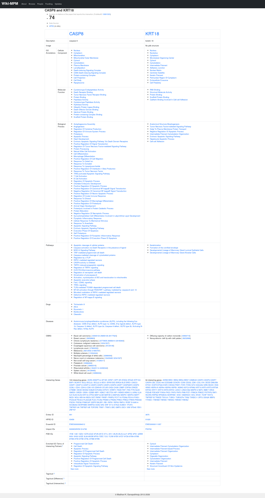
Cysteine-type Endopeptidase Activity (89, 89)
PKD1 (168, 392)
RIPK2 (116, 402)
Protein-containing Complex (85, 75)
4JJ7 (125, 434)
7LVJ (106, 436)
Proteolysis (78, 134)
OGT (93, 397)
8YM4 (131, 436)
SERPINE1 (171, 395)
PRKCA (194, 392)
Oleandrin (77, 314)
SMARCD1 (186, 395)
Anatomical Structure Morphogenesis (164, 124)
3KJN (115, 434)
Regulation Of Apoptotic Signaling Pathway (91, 466)
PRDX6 (113, 399)
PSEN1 (72, 402)
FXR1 (183, 385)
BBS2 (176, 380)
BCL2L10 (97, 382)
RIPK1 (110, 402)
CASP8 (76, 33)
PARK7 (98, 397)
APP (116, 380)
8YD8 (126, 436)
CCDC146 (160, 382)
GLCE (137, 390)
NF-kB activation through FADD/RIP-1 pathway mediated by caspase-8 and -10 (105, 289)
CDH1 (77, 387)
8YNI (77, 438)
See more (74, 469)
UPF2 (200, 397)
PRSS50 (138, 399)
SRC (102, 404)
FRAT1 (178, 385)
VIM (128, 407)
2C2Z (91, 434)
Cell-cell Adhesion (157, 141)
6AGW (90, 436)
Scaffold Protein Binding (83, 117)
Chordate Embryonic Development (87, 183)
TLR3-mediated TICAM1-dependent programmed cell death (97, 287)
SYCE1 (198, 395)
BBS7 (186, 380)
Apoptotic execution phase (84, 280)
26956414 (111, 340)
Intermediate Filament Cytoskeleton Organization (169, 134)
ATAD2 (124, 380)
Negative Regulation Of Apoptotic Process (167, 131)
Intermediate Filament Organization (164, 451)
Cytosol (77, 60)
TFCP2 (129, 404)
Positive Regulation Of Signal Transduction (91, 144)
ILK (70, 395)
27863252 (94, 348)
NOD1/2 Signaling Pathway (84, 250)
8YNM (91, 438)
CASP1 (72, 385)
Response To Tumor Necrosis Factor (88, 171)
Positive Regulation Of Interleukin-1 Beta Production (94, 168)
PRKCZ (126, 399)
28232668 (186, 338)
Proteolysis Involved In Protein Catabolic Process (93, 208)
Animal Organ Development (85, 206)
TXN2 (187, 397)
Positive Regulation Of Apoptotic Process (90, 186)
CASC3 (134, 382)
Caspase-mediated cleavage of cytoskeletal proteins (95, 255)
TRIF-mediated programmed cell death (89, 252)
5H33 (76, 436)
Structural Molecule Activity (161, 92)
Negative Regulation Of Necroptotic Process (91, 213)
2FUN (96, 434)
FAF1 (124, 390)
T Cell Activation (80, 176)
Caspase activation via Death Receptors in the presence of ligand (100, 247)
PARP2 (111, 397)
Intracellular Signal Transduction (86, 463)
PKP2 (173, 392)
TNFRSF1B (150, 397)
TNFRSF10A (74, 407)
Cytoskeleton (79, 62)
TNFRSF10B (85, 407)
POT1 (188, 392)
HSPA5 (168, 387)
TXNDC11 (194, 397)
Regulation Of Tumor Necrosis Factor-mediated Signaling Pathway (100, 146)
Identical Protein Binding (83, 112)
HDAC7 (103, 392)
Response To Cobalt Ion (83, 161)
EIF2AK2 (99, 390)
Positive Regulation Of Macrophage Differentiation (93, 201)
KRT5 (209, 387)
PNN (184, 392)
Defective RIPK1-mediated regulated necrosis (92, 294)
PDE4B (148, 392)
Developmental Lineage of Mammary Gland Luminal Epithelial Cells (177, 250)
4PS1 (135, 434)
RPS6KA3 (163, 395)
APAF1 (111, 380)
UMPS (118, 407)
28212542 (87, 350)
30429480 (109, 358)
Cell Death (78, 446)
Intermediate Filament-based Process (165, 448)
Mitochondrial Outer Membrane (86, 58)
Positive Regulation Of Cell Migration (88, 158)
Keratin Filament (156, 75)
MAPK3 (131, 395)
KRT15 (199, 387)
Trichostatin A (79, 304)
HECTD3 (109, 392)
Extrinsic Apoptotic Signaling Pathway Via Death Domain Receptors (101, 141)
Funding (49, 3)
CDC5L (188, 382)
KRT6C (148, 390)
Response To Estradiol (83, 163)
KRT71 (154, 390)
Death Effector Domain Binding (86, 109)
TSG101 (165, 397)
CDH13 (83, 387)
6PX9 (96, 436)
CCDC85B (168, 382)
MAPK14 (194, 390)
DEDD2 (85, 390)
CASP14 (86, 385)
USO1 (123, 407)
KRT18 (152, 33)
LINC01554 (185, 390)
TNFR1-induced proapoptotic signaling (89, 265)
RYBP (128, 402)
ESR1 (165, 385)
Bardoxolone (79, 311)
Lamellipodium (79, 67)
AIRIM (165, 380)
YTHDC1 (149, 399)
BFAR (109, 382)
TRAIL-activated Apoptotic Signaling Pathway (92, 173)
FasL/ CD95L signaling (83, 282)
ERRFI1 (113, 390)
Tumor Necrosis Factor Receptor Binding (90, 94)
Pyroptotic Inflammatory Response (87, 218)
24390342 (103, 368)
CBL (153, 382)
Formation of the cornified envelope (164, 247)
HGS (216, 385)
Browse (32, 3)
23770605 (103, 340)
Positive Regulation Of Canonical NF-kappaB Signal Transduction (100, 188)
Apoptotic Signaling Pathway (85, 225)
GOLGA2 (199, 385)
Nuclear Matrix (155, 70)
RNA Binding (155, 89)
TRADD (158, 397)
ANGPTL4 (97, 380)
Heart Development (81, 139)
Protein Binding (80, 97)
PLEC (94, 399)
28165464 (120, 340)
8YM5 (136, 436)
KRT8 (166, 390)
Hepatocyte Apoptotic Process (162, 139)
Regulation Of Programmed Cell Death (89, 451)
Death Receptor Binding (83, 92)
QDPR (93, 402)
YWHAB (156, 399)
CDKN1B (98, 387)
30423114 (95, 368)
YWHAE (163, 399)
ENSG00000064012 (77, 424)
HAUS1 (211, 385)
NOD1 (71, 397)
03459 (71, 419)
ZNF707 (72, 409)
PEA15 (131, 397)
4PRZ (130, 434)
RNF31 (122, 402)
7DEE (101, 436)
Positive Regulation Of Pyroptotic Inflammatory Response (97, 235)
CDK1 (194, 382)
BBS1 (170, 380)
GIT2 (193, 385)
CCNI (183, 382)
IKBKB (121, 392)
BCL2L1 (90, 382)
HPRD (51, 26)
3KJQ (120, 434)
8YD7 (121, 436)
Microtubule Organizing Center (162, 58)
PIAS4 (162, 392)
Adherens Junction (157, 67)
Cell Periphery (155, 82)
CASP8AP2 (127, 385)
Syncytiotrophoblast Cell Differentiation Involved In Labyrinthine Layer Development (107, 215)
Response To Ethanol (82, 198)
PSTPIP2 (208, 392)
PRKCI (119, 399)
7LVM (111, 436)
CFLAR (105, 387)
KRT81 (172, 390)
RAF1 (215, 392)
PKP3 (179, 392)
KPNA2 (192, 387)
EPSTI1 (106, 390)
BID (113, 382)
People (40, 3)
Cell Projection (79, 77)
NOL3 (77, 397)
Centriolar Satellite (157, 72)
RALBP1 (99, 402)
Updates (58, 3)
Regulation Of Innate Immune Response (90, 196)
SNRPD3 (91, 404)
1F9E (71, 434)
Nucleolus (154, 53)
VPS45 (133, 407)
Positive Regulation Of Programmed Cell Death (92, 458)
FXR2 (188, 385)
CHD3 (110, 387)
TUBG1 (172, 397)
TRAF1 (101, 407)
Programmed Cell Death (83, 443)
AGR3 (90, 380)
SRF (106, 404)
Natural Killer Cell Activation (85, 151)
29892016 (92, 365)
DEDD (79, 390)
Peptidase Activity (81, 99)
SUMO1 (123, 404)
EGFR (154, 385)
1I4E (76, 434)
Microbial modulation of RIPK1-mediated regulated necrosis (97, 292)
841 (70, 414)
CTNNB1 (72, 390)
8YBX (116, 436)
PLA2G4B (87, 399)
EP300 (160, 385)
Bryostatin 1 (78, 309)
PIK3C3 (80, 399)
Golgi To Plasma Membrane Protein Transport (168, 129)
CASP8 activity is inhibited (84, 262)
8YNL (86, 438)
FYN (133, 390)
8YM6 (71, 438)
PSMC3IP (86, 402)
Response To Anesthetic (83, 223)
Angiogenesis (79, 126)
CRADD (134, 387)
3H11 (110, 434)
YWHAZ (185, 399)
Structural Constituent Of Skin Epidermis (166, 466)
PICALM (72, 399)
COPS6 (128, 387)
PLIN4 (99, 399)
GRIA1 (85, 392)
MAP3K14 (108, 395)
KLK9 (80, 395)
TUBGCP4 (180, 397)
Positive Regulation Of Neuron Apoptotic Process (93, 193)
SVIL (193, 395)
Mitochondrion (79, 55)
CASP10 (79, 385)
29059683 (90, 338)
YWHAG (170, 399)
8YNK (81, 438)
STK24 (116, 404)
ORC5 (211, 390)
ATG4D (130, 380)
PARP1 (105, 397)
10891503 (106, 14)
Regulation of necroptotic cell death (88, 272)
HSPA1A (154, 387)
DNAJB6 (214, 382)
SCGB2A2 (73, 404)
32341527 (105, 343)
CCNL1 (72, 387)
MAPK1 (124, 395)
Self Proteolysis (80, 233)
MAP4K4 (116, 395)
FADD (119, 390)
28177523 (112, 335)
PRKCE (201, 392)
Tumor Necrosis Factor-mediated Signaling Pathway (170, 126)
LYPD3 (91, 395)
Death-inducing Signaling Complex (87, 70)
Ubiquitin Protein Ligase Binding (86, 107)
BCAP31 (78, 382)
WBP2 (212, 397)
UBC (113, 407)
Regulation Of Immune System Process (90, 131)
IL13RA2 (133, 392)
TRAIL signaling (80, 285)
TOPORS (94, 407)
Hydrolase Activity (81, 104)
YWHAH (178, 399)
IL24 (139, 392)
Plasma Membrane (81, 65)
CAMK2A (193, 380)
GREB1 (79, 392)
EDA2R (92, 390)
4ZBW (140, 434)
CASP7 (120, 385)
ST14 (111, 404)
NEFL (201, 390)
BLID (124, 382)
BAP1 (71, 382)
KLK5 (75, 395)
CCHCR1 (176, 382)
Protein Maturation (81, 211)
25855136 (104, 335)
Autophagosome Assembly (84, 124)
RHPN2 (155, 395)
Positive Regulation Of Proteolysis (87, 203)
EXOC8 (171, 385)
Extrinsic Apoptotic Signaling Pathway (89, 228)
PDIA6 (124, 397)
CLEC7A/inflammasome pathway (87, 270)
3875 (147, 414)
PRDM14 (106, 399)
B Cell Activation (80, 178)
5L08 (86, 436)
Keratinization (155, 245)
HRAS (147, 387)
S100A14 (134, 402)
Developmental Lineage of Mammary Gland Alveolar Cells (173, 252)
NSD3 (88, 397)
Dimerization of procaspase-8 (85, 275)
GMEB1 (72, 392)
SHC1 (179, 395)
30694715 (186, 335)
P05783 (148, 429)
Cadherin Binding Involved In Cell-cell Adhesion (169, 99)
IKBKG (127, 392)
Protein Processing (81, 148)
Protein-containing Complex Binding (88, 114)
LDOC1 (178, 390)
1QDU (80, 434)
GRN (205, 385)
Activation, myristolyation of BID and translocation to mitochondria (100, 277)
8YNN (97, 438)
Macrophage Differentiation (84, 156)
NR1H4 (82, 397)
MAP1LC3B (99, 395)
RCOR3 (148, 395)
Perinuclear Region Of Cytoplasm (163, 77)
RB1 (105, 402)
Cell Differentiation (81, 153)
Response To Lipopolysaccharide (87, 166)
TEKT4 (210, 395)
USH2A (206, 397)
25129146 (109, 345)
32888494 (108, 355)
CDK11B (90, 387)
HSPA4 (161, 387)
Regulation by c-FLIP (82, 257)
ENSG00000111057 (153, 424)
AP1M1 (105, 380)
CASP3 (100, 385)
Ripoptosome (79, 82)
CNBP (121, 387)
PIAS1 (136, 397)
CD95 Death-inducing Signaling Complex (90, 72)
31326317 (100, 360)
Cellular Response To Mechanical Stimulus (91, 220)
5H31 (71, 436)
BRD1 (128, 382)
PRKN (131, 399)
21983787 (96, 350)
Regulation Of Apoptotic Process (87, 181)
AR (120, 380)
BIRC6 (118, 382)
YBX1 (139, 407)
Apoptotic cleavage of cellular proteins (89, 245)
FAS (128, 390)
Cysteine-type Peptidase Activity (87, 102)
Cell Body (77, 80)
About (23, 3)
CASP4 (107, 385)
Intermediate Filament (158, 65)
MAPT (136, 395)
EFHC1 (148, 385)
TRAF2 (108, 407)
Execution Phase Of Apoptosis (86, 230)
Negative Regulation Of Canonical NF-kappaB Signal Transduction (100, 191)
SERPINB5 (82, 404)
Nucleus (77, 50)
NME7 (206, 390)
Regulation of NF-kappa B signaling (88, 297)
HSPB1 (174, 387)
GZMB (91, 392)
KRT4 (204, 387)
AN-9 (76, 306)
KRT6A (215, 387)
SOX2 (97, 404)
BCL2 (84, 382)
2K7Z (101, 434)
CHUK (116, 387)
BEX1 (104, 382)
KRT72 (160, 390)
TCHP (204, 395)
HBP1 (97, 392)
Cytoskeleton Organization (160, 458)
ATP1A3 (137, 380)
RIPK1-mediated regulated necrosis (88, 260)
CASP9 (136, 385)
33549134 (96, 335)
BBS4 (181, 380)
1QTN (86, 434)
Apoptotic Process (81, 136)
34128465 (91, 370)
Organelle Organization (159, 456)
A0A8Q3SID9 (74, 429)
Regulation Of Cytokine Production (87, 129)
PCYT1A (118, 397)
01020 (147, 419)
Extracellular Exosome (159, 80)
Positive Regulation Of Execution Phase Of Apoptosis (95, 238)
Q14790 (84, 429)
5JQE (81, 436)
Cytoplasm (78, 53)
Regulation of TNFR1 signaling (86, 267)
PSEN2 (79, 402)
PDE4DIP (156, 392)
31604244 (93, 353)
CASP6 (113, 385)
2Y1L (106, 434)
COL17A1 (201, 382)
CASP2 (94, 385)
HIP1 (116, 392)
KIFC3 (186, 387)
